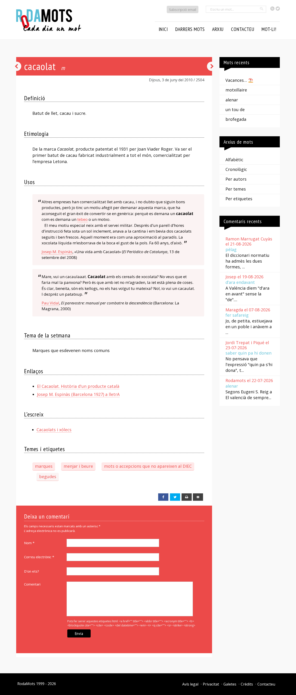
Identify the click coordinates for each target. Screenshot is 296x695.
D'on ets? (31, 571)
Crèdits (247, 684)
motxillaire (236, 90)
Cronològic (236, 169)
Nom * (29, 542)
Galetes (229, 684)
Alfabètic (234, 159)
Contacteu (266, 684)
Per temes (235, 189)
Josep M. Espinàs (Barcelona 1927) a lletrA (78, 394)
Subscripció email (182, 9)
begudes (47, 476)
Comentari (32, 584)
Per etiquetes (238, 198)
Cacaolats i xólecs (54, 429)
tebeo (82, 219)
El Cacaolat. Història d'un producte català (78, 386)
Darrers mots (190, 29)
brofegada (235, 119)
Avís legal (190, 684)
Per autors (236, 179)
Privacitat (211, 684)
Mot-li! (269, 29)
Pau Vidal (50, 303)
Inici (163, 29)
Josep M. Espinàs (57, 251)
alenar (231, 100)
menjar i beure (78, 466)
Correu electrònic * (39, 557)
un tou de (235, 109)
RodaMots (26, 683)
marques (43, 466)
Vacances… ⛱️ (239, 80)
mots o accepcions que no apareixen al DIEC (148, 466)
